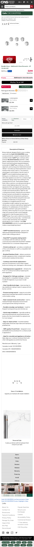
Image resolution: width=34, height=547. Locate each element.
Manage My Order (8, 520)
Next (31, 60)
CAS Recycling (22, 527)
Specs (17, 454)
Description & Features (17, 149)
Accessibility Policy (24, 517)
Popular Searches (23, 507)
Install (17, 477)
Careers (20, 514)
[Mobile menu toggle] (2, 6)
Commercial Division (24, 520)
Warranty (17, 471)
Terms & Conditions (8, 515)
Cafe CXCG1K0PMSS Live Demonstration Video (15, 499)
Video (17, 461)
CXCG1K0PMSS (21, 10)
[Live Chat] (23, 2)
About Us (5, 507)
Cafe (16, 10)
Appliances (3, 10)
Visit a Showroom (25, 86)
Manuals (17, 458)
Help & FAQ (6, 523)
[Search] (31, 6)
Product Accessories (11, 10)
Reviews (17, 464)
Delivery (17, 481)
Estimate (17, 130)
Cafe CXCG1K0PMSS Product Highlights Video (14, 501)
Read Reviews (5, 93)
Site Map (5, 525)
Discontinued (6, 528)
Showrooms (6, 512)
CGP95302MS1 (14, 106)
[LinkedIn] (3, 533)
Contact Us (6, 510)
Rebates (17, 467)
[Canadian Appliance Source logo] (8, 2)
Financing (17, 474)
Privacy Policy (6, 518)
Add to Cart (6, 86)
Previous (3, 60)
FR (27, 2)
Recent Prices (30, 73)
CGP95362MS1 (14, 98)
